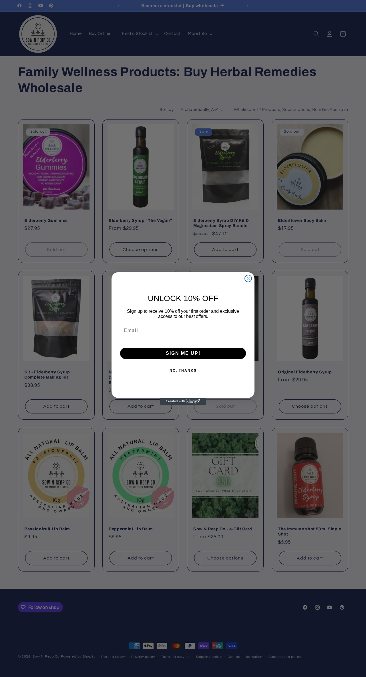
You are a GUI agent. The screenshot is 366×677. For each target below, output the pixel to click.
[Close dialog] (248, 278)
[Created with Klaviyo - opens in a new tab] (183, 401)
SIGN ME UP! (183, 353)
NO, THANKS (183, 371)
